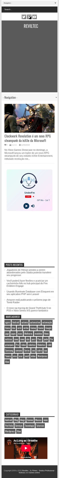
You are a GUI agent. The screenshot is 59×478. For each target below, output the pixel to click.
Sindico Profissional (46, 471)
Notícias (22, 473)
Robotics (41, 345)
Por (51, 339)
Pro (17, 345)
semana (18, 350)
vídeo (33, 356)
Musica (38, 420)
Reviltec (31, 26)
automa (24, 322)
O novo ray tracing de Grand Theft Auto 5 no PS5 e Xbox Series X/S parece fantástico (29, 309)
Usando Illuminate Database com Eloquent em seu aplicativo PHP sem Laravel (30, 292)
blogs (22, 420)
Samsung (9, 350)
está (19, 328)
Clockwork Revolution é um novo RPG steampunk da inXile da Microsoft (27, 138)
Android (15, 322)
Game (40, 328)
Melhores (28, 333)
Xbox (7, 361)
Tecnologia (29, 425)
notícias (8, 339)
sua (45, 350)
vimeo (29, 17)
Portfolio (9, 425)
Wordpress (42, 356)
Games (14, 145)
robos (23, 345)
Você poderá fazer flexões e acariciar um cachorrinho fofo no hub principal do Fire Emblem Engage (27, 283)
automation (35, 322)
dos (13, 328)
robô (49, 345)
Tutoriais (40, 425)
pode (46, 339)
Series (27, 350)
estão (25, 328)
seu (33, 350)
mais (20, 333)
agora (7, 322)
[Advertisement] (28, 62)
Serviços (19, 425)
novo (22, 339)
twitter (24, 17)
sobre (39, 350)
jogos (13, 333)
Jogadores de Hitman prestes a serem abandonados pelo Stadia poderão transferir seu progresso (29, 272)
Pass (40, 339)
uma (15, 356)
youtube (34, 17)
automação (47, 322)
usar (21, 356)
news (46, 420)
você (27, 356)
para (33, 339)
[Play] (26, 206)
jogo (7, 333)
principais (9, 345)
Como (7, 328)
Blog (16, 420)
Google (48, 328)
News (46, 333)
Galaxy (33, 328)
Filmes (34, 471)
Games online (34, 473)
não (27, 339)
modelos (38, 333)
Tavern (8, 356)
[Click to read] (29, 118)
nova (16, 339)
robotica (31, 345)
